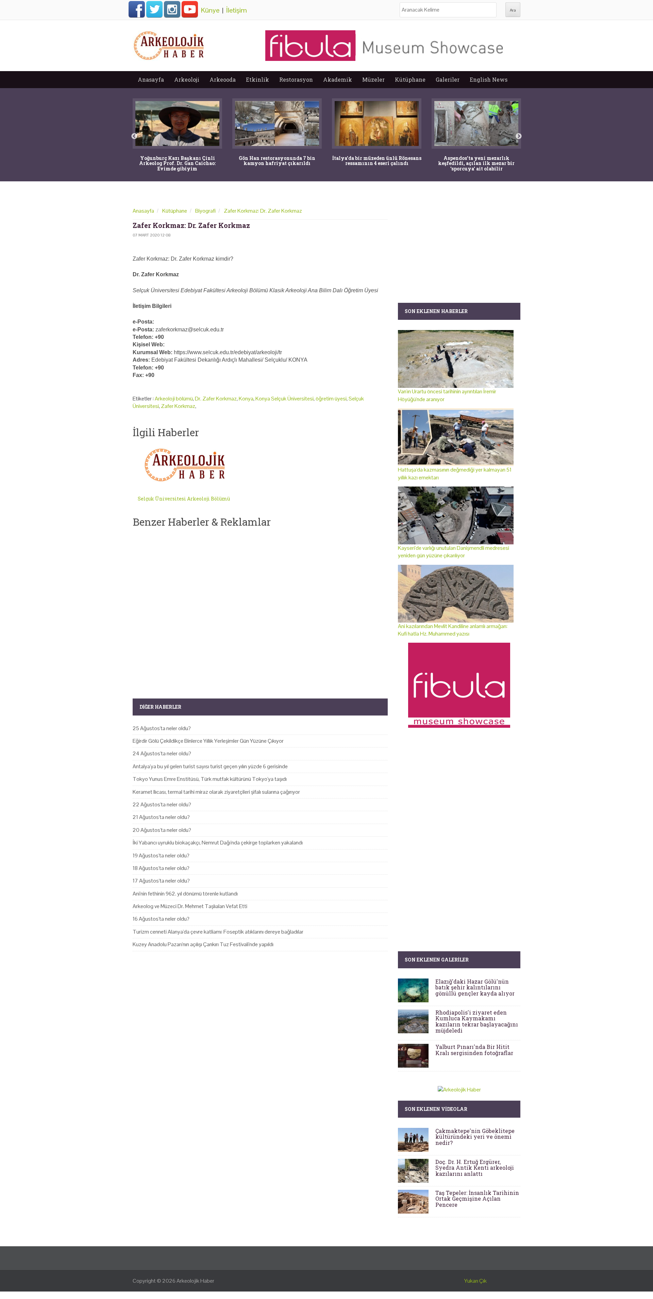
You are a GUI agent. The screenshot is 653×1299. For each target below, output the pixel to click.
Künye (210, 10)
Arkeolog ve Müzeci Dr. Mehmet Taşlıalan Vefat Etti (190, 906)
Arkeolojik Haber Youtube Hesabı (190, 9)
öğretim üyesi (331, 398)
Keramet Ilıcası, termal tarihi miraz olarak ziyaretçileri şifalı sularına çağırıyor (216, 791)
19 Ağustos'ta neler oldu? (161, 855)
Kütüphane (410, 79)
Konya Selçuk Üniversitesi (284, 398)
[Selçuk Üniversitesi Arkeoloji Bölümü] (186, 465)
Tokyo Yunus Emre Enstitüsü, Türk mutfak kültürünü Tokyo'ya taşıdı (210, 779)
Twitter (154, 9)
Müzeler (373, 79)
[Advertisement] (260, 607)
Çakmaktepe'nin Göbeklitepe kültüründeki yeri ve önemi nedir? (475, 1136)
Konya (246, 398)
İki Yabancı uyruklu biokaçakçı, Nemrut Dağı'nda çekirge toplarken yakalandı (218, 842)
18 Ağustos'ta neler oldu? (161, 868)
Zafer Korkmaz (178, 406)
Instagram (172, 9)
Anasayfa (151, 79)
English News (488, 79)
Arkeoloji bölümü (174, 398)
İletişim (236, 10)
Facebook (137, 9)
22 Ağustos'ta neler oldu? (162, 804)
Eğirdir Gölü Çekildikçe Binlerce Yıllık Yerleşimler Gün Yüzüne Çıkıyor (208, 740)
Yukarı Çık (475, 1280)
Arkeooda (223, 79)
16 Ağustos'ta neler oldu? (161, 918)
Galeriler (447, 79)
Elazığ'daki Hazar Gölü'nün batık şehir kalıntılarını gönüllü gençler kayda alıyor (475, 987)
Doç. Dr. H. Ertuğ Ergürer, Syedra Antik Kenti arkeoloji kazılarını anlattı (474, 1167)
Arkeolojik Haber (195, 1280)
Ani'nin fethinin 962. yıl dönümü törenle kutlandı (185, 893)
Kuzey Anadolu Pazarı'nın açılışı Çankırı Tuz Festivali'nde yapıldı (203, 944)
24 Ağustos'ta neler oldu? (162, 753)
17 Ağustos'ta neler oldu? (161, 880)
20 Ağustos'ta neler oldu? (162, 830)
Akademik (337, 79)
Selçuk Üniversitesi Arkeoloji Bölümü (184, 498)
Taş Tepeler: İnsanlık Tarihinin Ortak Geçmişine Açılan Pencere (477, 1198)
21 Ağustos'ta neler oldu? (161, 817)
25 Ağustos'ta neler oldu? (162, 728)
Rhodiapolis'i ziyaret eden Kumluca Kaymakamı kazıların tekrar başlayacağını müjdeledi (476, 1021)
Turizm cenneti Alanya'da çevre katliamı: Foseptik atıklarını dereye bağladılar (218, 931)
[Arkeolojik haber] (169, 44)
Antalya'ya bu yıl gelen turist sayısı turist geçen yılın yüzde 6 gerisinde (210, 766)
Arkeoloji (186, 79)
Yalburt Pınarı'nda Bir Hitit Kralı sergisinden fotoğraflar (474, 1049)
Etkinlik (257, 79)
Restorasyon (296, 79)
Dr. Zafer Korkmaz (216, 398)
